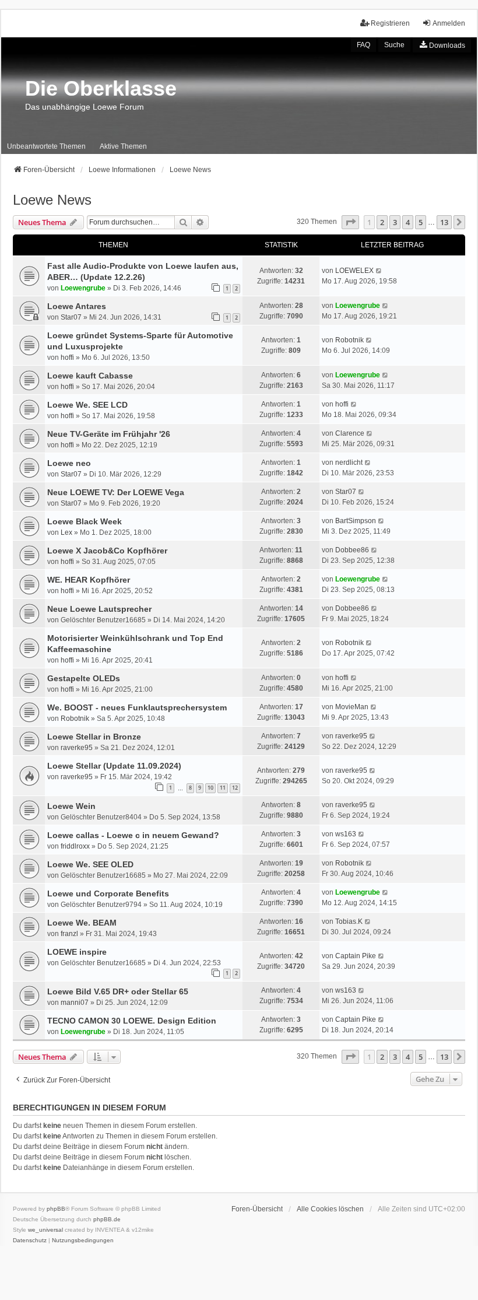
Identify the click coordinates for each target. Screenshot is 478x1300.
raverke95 (77, 748)
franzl (69, 934)
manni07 (75, 1002)
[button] (350, 222)
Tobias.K (349, 921)
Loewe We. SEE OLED (90, 864)
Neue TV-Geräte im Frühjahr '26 (108, 434)
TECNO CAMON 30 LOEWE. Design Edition (131, 1020)
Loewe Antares (76, 306)
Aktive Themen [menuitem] (123, 146)
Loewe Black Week (84, 521)
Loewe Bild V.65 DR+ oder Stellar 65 (117, 991)
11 (223, 787)
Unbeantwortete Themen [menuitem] (46, 146)
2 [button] (382, 222)
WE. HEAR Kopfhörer (88, 579)
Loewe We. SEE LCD (87, 404)
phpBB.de (107, 1219)
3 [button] (395, 222)
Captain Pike (355, 956)
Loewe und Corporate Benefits (108, 893)
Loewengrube (83, 288)
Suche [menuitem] (394, 45)
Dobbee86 (352, 550)
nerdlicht (349, 462)
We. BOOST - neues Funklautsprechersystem (137, 707)
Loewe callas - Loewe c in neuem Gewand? (133, 835)
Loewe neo (69, 463)
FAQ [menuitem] (363, 45)
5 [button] (421, 222)
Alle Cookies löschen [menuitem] (330, 1209)
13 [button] (444, 222)
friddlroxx (75, 846)
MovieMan (351, 707)
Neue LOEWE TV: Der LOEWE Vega (115, 492)
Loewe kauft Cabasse (90, 375)
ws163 (345, 834)
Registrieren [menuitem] (390, 23)
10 (210, 787)
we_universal (45, 1230)
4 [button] (408, 222)
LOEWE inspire (77, 951)
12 (235, 787)
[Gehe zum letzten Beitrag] (379, 270)
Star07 (71, 317)
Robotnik (349, 340)
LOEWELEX (354, 271)
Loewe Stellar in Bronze (94, 736)
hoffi (67, 357)
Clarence (349, 433)
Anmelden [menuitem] (449, 23)
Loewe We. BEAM (82, 922)
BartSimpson (355, 521)
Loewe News (52, 200)
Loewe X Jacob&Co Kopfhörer (107, 550)
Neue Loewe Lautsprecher (99, 609)
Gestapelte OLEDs (83, 678)
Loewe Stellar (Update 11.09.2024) (114, 765)
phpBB (56, 1209)
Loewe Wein (71, 806)
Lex (66, 532)
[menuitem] (442, 44)
